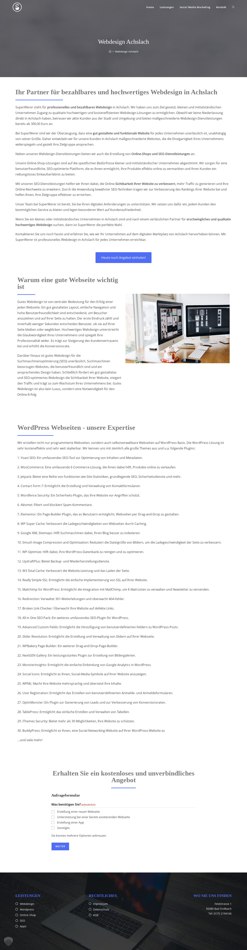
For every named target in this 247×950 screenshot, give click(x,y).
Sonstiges (63, 828)
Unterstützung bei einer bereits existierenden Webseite (93, 817)
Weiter (60, 846)
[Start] (110, 51)
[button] (8, 941)
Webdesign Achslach (126, 51)
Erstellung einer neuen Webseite (78, 811)
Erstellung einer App (70, 822)
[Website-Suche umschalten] (233, 7)
